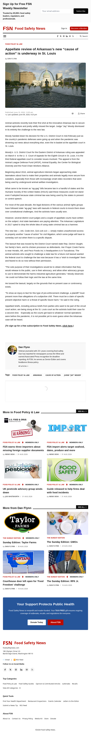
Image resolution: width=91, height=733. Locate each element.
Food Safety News (48, 730)
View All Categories (10, 688)
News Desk (10, 454)
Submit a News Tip (10, 705)
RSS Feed (23, 705)
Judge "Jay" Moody (72, 375)
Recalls (75, 684)
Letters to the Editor (71, 701)
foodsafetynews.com (11, 648)
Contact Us (16, 718)
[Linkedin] (67, 36)
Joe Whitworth (12, 496)
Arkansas (37, 375)
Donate (53, 718)
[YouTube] (70, 36)
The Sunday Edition (12, 538)
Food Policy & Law (13, 44)
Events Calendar (54, 701)
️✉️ (6, 660)
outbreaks (66, 684)
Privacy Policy (27, 718)
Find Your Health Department (14, 701)
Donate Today (36, 622)
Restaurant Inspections (37, 701)
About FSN (56, 622)
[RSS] (73, 36)
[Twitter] (61, 36)
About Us (6, 718)
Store (46, 718)
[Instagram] (64, 36)
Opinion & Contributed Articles (48, 684)
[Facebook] (58, 36)
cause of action (53, 375)
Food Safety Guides (26, 684)
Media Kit (38, 718)
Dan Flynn (12, 59)
